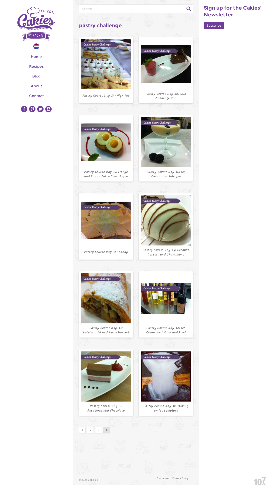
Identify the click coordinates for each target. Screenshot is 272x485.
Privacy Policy (180, 478)
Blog (36, 76)
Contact (36, 96)
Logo (36, 23)
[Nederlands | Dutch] (36, 46)
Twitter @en (40, 109)
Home (36, 57)
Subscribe (214, 25)
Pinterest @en (32, 109)
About (36, 86)
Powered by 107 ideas (258, 480)
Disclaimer (163, 478)
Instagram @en (48, 109)
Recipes (36, 66)
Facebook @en (24, 109)
